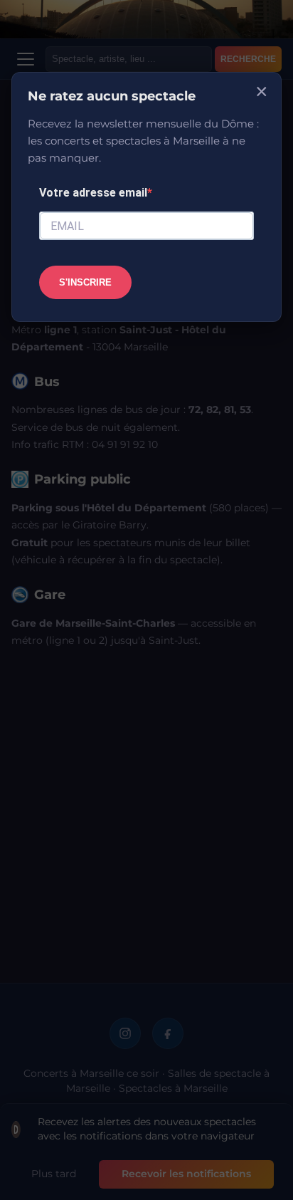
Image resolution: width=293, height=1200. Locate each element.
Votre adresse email (93, 192)
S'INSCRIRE (85, 282)
